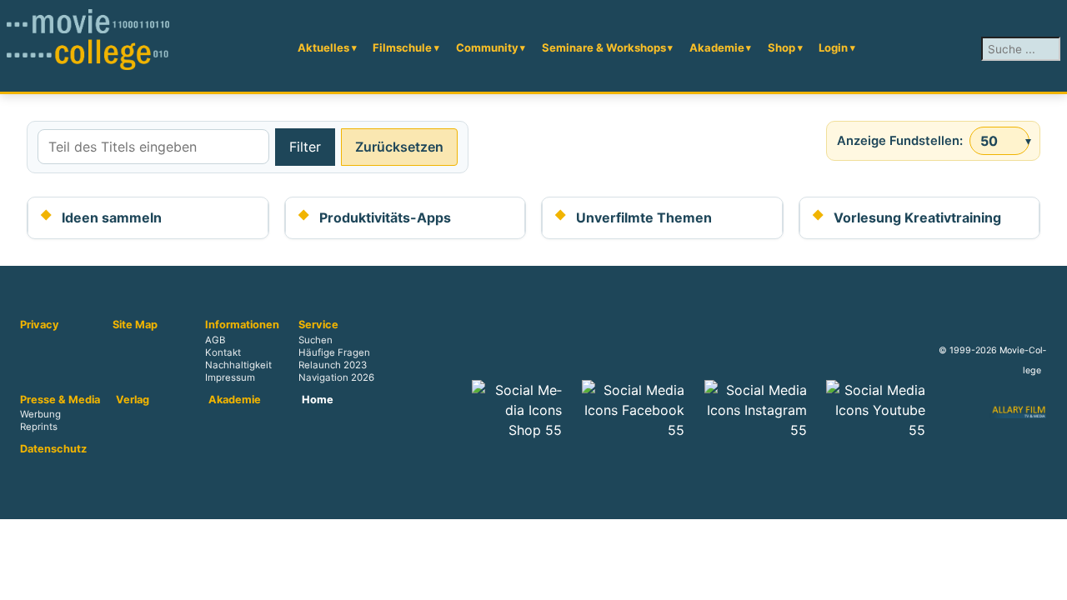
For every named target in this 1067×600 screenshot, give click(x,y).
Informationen (242, 325)
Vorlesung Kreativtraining (917, 217)
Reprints (39, 427)
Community (487, 47)
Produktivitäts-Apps (385, 217)
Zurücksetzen (399, 146)
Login (833, 47)
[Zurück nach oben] (1046, 579)
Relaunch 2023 (332, 365)
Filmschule (402, 47)
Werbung (40, 415)
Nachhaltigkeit (238, 365)
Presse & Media (60, 400)
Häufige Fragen (334, 352)
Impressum (230, 377)
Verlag (132, 400)
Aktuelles (323, 47)
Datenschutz (53, 449)
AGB (215, 340)
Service (318, 325)
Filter (305, 146)
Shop (781, 47)
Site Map (135, 325)
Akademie (716, 47)
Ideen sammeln (112, 217)
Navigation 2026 (336, 377)
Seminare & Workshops (604, 47)
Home (317, 400)
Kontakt (223, 352)
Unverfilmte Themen (644, 217)
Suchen (315, 340)
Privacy (39, 325)
